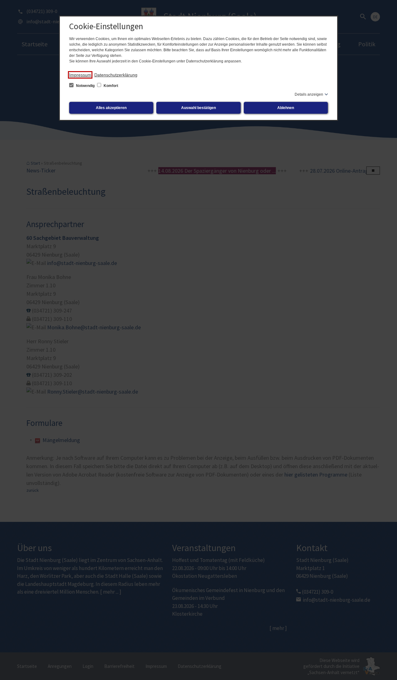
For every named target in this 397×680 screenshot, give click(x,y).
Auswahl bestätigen (198, 108)
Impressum (80, 74)
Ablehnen (285, 108)
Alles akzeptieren (111, 108)
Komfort (110, 86)
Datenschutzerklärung (115, 74)
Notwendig (85, 86)
